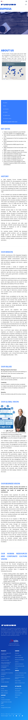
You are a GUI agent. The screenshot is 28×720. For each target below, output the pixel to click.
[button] (2, 1)
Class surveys (18, 680)
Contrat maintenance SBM (20, 673)
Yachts (16, 668)
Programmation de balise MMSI (6, 702)
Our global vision (6, 115)
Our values (5, 112)
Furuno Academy (18, 692)
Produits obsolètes (5, 682)
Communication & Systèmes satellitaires (7, 673)
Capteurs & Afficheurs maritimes (5, 670)
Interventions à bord (19, 675)
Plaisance (17, 653)
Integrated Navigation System (5, 679)
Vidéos (16, 697)
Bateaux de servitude (19, 659)
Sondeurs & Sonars (5, 660)
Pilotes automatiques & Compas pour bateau (6, 663)
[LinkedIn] (22, 716)
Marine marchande (19, 657)
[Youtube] (16, 716)
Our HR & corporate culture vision (10, 121)
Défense (17, 661)
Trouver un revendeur (5, 699)
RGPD (10, 715)
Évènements (17, 695)
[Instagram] (19, 716)
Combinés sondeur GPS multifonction (6, 654)
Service (2, 705)
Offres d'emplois (4, 692)
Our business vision (7, 118)
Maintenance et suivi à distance (19, 678)
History (4, 105)
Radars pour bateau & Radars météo (5, 657)
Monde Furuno (18, 688)
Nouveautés (17, 690)
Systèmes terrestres (19, 664)
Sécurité (2, 676)
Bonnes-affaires (4, 690)
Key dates (5, 102)
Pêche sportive (18, 655)
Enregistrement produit (6, 707)
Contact (2, 697)
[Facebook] (13, 716)
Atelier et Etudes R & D (20, 682)
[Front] (8, 4)
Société (2, 688)
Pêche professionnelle (19, 666)
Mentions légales (4, 715)
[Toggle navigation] (26, 4)
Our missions (6, 109)
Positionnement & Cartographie (5, 666)
